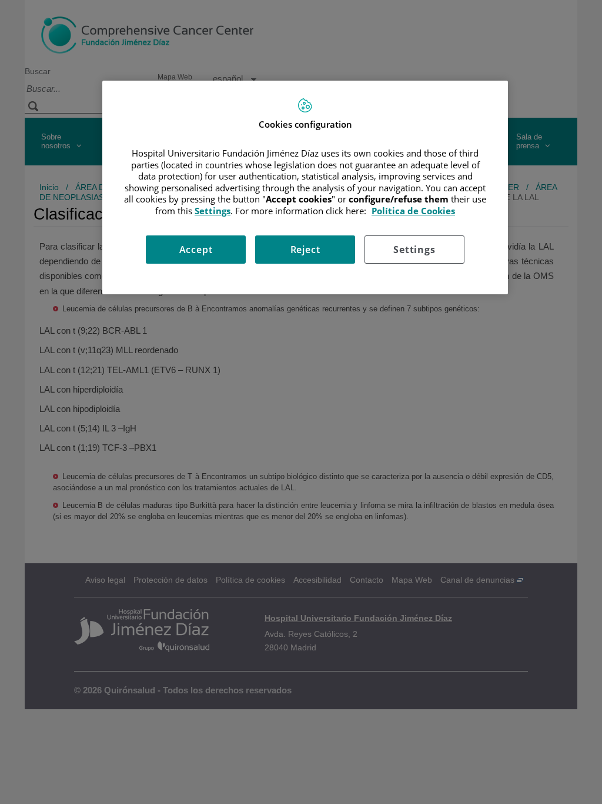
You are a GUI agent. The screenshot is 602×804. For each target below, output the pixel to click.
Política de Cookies (413, 211)
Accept (196, 249)
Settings (414, 249)
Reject (305, 249)
